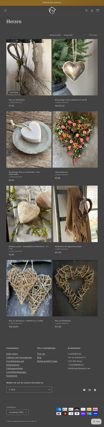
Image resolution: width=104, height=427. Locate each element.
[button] (5, 10)
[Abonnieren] (49, 390)
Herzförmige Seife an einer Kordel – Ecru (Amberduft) (24, 173)
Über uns (41, 354)
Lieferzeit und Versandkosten (19, 357)
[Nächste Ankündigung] (99, 3)
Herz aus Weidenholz (17, 100)
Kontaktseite (11, 376)
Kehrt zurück (12, 354)
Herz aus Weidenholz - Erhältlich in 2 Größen (26, 321)
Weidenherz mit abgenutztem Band (68, 246)
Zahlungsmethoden (14, 368)
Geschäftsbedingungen (16, 372)
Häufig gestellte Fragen (47, 361)
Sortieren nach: (55, 35)
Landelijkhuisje (17, 421)
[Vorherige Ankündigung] (5, 3)
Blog (39, 357)
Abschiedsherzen (61, 172)
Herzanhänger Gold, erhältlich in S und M (71, 100)
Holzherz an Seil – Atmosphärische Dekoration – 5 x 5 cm (28, 248)
